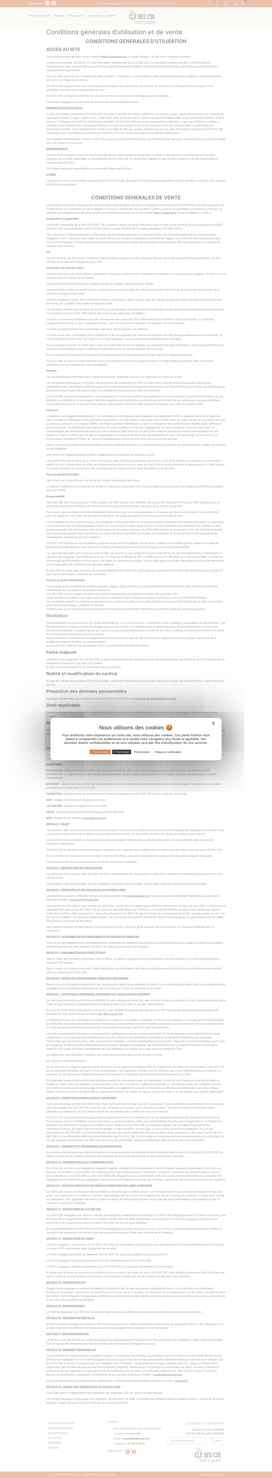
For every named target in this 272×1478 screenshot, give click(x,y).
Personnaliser (142, 752)
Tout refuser (122, 752)
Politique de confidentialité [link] (168, 752)
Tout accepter (101, 752)
